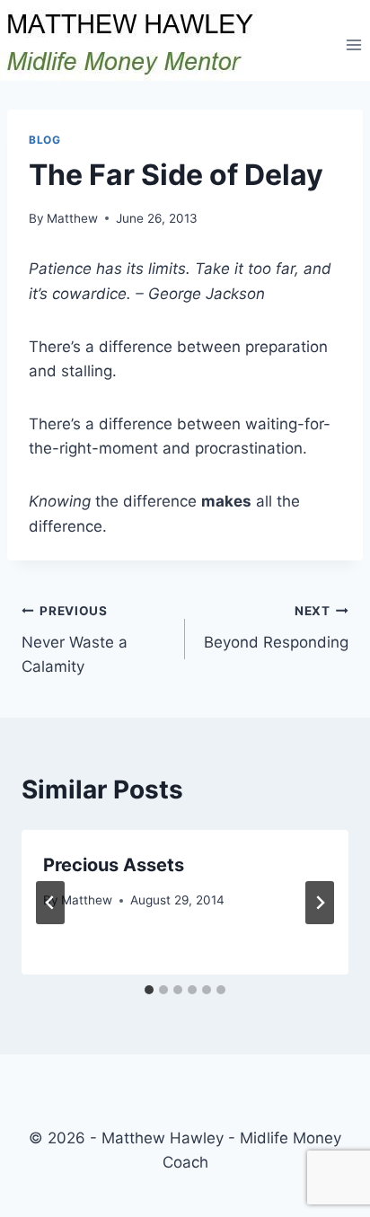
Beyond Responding (276, 627)
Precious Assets (113, 865)
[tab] (149, 989)
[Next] (319, 902)
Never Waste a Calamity (75, 639)
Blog (44, 139)
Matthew (72, 218)
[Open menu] (353, 44)
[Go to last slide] (50, 902)
